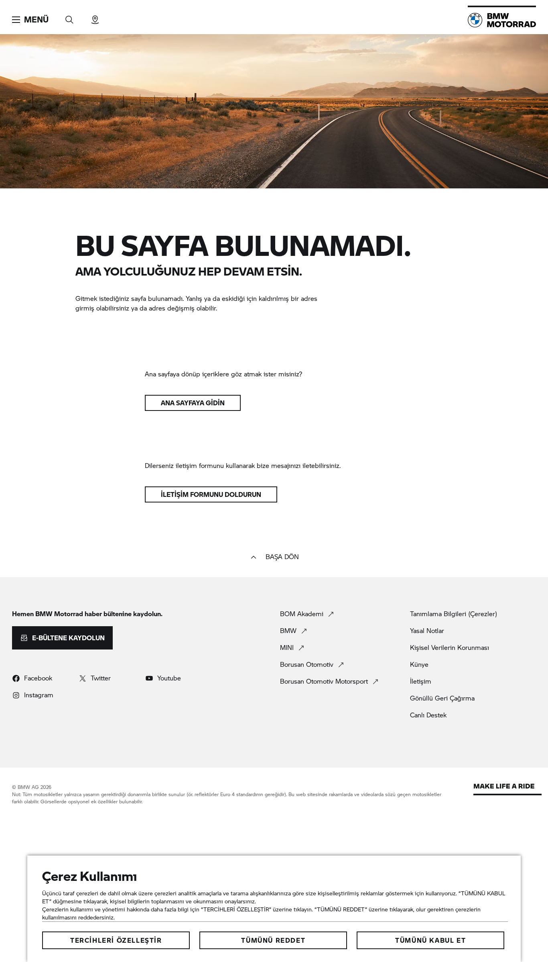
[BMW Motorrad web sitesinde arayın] (69, 17)
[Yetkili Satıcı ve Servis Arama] (95, 17)
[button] (30, 19)
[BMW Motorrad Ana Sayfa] (502, 20)
